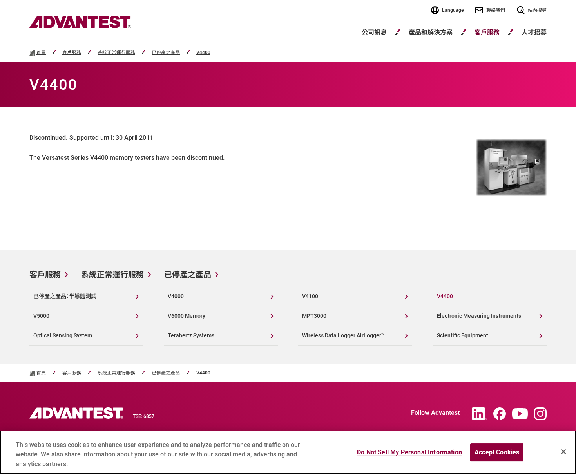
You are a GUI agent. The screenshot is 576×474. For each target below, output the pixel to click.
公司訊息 (374, 32)
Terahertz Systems (191, 335)
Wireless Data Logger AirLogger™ (343, 335)
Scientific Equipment (462, 335)
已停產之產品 (166, 52)
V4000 (176, 296)
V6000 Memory (186, 316)
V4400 (203, 52)
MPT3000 (314, 316)
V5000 (41, 316)
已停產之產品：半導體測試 (64, 296)
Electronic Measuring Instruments (479, 316)
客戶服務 (487, 32)
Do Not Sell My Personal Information (409, 452)
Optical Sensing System (62, 335)
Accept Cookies (497, 452)
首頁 (41, 52)
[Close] (563, 451)
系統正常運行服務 (116, 52)
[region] (288, 452)
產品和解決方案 (431, 32)
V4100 (310, 296)
